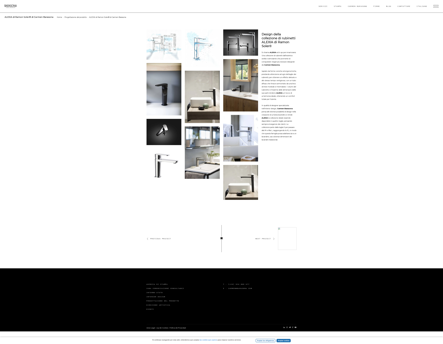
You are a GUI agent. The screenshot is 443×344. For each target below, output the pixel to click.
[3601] (164, 165)
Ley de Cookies (162, 328)
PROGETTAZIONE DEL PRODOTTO (163, 301)
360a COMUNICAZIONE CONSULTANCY (165, 288)
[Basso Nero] (240, 85)
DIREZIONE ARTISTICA (158, 305)
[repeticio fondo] (164, 132)
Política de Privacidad (178, 328)
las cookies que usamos (208, 340)
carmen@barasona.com (240, 288)
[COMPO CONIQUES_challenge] (240, 42)
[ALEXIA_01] (164, 44)
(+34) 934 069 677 (239, 284)
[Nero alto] (202, 97)
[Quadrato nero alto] (240, 182)
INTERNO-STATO (155, 292)
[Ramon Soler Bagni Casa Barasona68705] (240, 138)
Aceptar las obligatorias (265, 340)
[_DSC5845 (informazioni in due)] (202, 152)
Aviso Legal (151, 328)
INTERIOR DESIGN (156, 296)
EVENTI (150, 309)
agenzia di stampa (157, 284)
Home (59, 17)
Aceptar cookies (283, 340)
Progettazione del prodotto (75, 17)
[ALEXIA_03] (202, 48)
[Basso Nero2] (164, 89)
